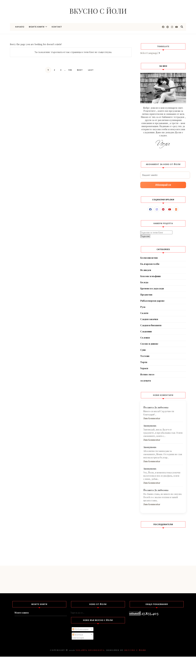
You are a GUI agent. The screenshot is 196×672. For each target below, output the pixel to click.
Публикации (81, 629)
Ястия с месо (147, 374)
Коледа (144, 282)
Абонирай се (163, 185)
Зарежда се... (77, 612)
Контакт (57, 26)
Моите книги (37, 26)
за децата (145, 380)
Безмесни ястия (149, 257)
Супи (143, 349)
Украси (144, 368)
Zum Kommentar (151, 418)
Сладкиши (146, 331)
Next (80, 70)
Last (91, 70)
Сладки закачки (149, 319)
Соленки (145, 337)
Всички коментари (78, 636)
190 (70, 70)
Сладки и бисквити (150, 325)
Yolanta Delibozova (90, 650)
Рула (142, 306)
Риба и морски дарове (152, 300)
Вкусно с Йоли (98, 10)
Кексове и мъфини (150, 276)
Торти (143, 362)
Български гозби (149, 263)
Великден (145, 270)
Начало (19, 26)
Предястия (146, 294)
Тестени (144, 356)
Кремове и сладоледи (152, 288)
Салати (144, 313)
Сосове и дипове (149, 343)
